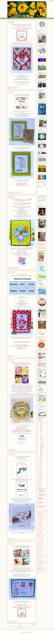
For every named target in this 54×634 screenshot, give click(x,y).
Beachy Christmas (11, 543)
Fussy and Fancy (40, 539)
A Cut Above (20, 347)
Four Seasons (40, 538)
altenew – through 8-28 (42, 495)
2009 (40, 485)
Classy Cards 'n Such (41, 528)
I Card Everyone (41, 502)
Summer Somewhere (41, 457)
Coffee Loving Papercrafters (41, 498)
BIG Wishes (41, 440)
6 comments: (17, 355)
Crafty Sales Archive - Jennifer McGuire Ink (42, 494)
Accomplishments (22, 18)
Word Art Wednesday (20, 428)
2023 (40, 469)
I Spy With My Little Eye (16, 430)
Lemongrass (41, 453)
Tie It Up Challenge (41, 438)
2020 (40, 472)
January (41, 465)
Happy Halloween (41, 452)
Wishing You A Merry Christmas (41, 450)
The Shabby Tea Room (41, 562)
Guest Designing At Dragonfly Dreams (42, 447)
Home (9, 18)
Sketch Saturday (40, 555)
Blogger (31, 632)
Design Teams (27, 18)
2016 (40, 477)
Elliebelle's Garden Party (16, 345)
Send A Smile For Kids (20, 348)
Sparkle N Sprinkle (40, 557)
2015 (40, 478)
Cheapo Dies (40, 524)
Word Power (39, 571)
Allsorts (19, 251)
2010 (40, 484)
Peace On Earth (26, 545)
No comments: (18, 87)
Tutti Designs (40, 566)
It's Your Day (41, 439)
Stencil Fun (39, 558)
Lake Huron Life (40, 543)
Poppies (41, 434)
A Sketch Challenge (12, 454)
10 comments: (18, 267)
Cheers (41, 435)
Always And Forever (12, 272)
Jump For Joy (10, 92)
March (41, 463)
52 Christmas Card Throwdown (17, 607)
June (40, 459)
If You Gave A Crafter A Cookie (18, 606)
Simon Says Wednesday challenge (17, 431)
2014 (40, 479)
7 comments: (17, 538)
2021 (40, 471)
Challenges (16, 18)
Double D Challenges (12, 450)
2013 (40, 480)
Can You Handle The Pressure (19, 199)
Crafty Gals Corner (18, 429)
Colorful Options (40, 529)
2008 (40, 486)
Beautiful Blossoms (40, 518)
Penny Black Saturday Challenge (20, 185)
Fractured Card (11, 22)
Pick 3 (26, 274)
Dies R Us (39, 532)
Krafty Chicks (18, 605)
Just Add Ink (13, 433)
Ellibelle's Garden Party (16, 253)
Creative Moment (18, 346)
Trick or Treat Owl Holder (42, 491)
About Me (12, 18)
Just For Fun (14, 88)
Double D (24, 362)
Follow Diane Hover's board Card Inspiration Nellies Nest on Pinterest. (42, 245)
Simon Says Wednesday (20, 184)
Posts (40, 202)
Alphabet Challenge (40, 515)
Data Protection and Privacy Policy (35, 18)
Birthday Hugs (41, 436)
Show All (45, 509)
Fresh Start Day (11, 361)
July (40, 458)
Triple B (39, 565)
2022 (40, 470)
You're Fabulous (42, 441)
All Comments (41, 203)
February (41, 464)
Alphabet (17, 252)
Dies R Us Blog (40, 533)
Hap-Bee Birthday (11, 197)
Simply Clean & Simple (41, 554)
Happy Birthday (42, 445)
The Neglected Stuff (40, 561)
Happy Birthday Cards (42, 455)
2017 (40, 476)
